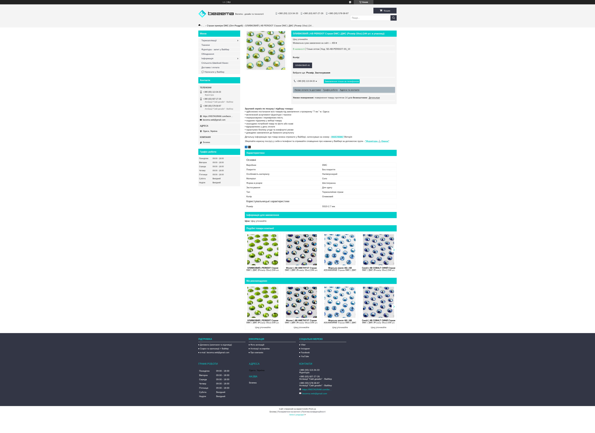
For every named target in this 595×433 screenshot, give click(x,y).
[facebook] (246, 147)
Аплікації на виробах (260, 348)
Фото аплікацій (257, 345)
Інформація (207, 58)
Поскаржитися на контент (289, 412)
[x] (249, 147)
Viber (303, 345)
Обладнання (207, 54)
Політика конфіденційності (314, 412)
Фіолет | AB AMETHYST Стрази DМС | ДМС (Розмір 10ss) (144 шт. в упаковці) (301, 269)
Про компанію (256, 352)
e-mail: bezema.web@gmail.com (214, 352)
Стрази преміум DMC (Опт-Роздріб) (225, 25)
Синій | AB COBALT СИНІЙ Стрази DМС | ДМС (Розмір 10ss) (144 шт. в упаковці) (378, 269)
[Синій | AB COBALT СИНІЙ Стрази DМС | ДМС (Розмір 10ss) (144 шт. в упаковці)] (378, 249)
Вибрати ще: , (311, 72)
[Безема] (216, 17)
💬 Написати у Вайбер (212, 72)
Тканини (205, 45)
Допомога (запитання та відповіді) (216, 345)
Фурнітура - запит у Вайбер (215, 49)
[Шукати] (393, 18)
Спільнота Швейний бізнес (214, 63)
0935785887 (337, 137)
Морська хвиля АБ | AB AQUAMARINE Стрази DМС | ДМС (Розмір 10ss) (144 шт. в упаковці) (340, 269)
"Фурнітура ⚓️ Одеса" (377, 141)
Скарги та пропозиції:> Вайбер (214, 348)
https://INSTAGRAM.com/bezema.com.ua (218, 116)
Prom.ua (312, 409)
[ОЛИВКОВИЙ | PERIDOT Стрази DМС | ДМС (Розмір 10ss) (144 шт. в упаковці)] (263, 249)
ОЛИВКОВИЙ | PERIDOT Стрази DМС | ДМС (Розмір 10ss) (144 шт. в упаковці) (262, 269)
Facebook (305, 352)
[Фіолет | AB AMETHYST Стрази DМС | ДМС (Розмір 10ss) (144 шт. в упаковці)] (301, 249)
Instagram (305, 348)
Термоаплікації (209, 40)
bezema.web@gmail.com (214, 120)
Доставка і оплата (210, 67)
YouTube (305, 356)
